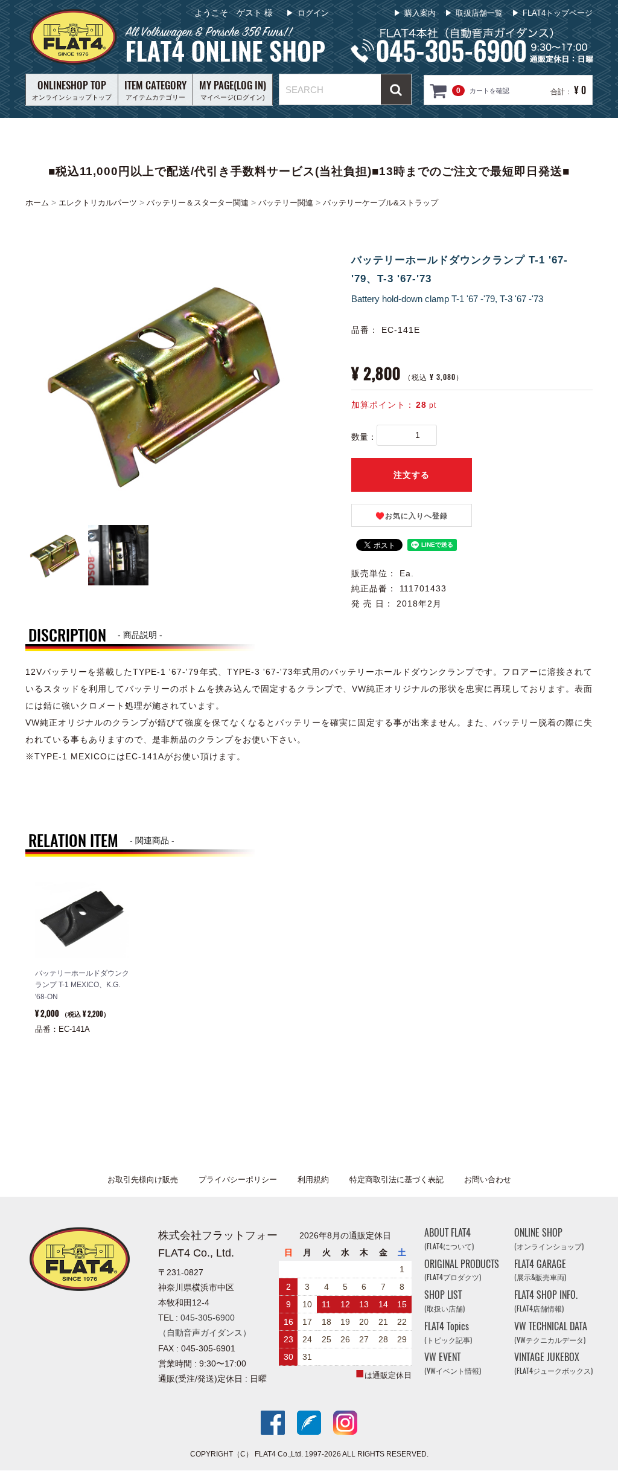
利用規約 (313, 1179)
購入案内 (420, 13)
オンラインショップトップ (72, 89)
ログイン (313, 13)
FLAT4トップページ (558, 13)
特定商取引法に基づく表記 (396, 1179)
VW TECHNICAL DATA (550, 1332)
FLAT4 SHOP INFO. (546, 1301)
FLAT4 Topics (448, 1332)
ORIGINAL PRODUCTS (461, 1270)
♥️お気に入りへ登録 (411, 516)
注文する (411, 475)
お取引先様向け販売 (142, 1179)
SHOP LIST (444, 1301)
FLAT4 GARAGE (540, 1270)
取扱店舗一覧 (479, 13)
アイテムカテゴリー (155, 89)
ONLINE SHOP (549, 1238)
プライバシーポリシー (238, 1179)
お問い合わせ (487, 1179)
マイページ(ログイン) (232, 89)
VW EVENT (452, 1363)
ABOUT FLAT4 (449, 1238)
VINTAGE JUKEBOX (553, 1363)
